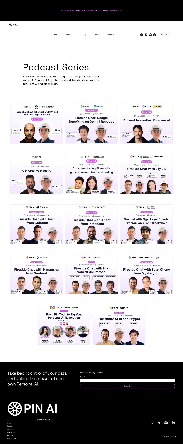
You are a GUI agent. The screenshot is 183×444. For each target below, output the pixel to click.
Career (10, 426)
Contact (10, 435)
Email (82, 377)
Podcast (10, 429)
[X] (141, 34)
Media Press (12, 432)
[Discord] (150, 34)
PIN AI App (11, 439)
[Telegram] (146, 34)
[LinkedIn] (154, 34)
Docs (9, 420)
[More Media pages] (113, 34)
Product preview (44, 420)
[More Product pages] (73, 34)
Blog (9, 423)
